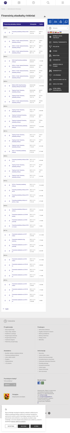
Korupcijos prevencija (44, 365)
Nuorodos (41, 353)
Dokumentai (56, 60)
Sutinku (36, 426)
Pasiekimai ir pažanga (10, 333)
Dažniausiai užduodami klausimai (47, 361)
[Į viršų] (49, 413)
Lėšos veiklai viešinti (10, 357)
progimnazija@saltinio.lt (46, 396)
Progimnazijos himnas (10, 337)
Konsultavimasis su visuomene (46, 359)
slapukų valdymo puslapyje (18, 421)
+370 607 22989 (43, 395)
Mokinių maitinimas (43, 335)
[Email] (42, 383)
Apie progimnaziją (9, 329)
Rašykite (7, 384)
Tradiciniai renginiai (10, 339)
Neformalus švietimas (44, 329)
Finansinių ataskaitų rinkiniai (12, 355)
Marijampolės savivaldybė (18, 396)
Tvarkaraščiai (11, 321)
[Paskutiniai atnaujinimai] (33, 2)
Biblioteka (56, 55)
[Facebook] (39, 383)
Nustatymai (11, 426)
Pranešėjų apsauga (43, 363)
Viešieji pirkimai (9, 361)
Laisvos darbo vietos (59, 79)
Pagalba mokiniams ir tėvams (46, 331)
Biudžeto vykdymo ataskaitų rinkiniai (14, 353)
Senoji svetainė (58, 84)
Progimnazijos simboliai (11, 335)
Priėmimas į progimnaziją (11, 341)
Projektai (56, 46)
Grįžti (6, 309)
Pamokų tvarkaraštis (60, 42)
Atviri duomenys (43, 371)
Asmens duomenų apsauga (46, 357)
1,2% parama (57, 75)
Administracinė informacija (14, 9)
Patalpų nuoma (42, 337)
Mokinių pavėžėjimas (44, 333)
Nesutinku (23, 426)
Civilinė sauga (42, 367)
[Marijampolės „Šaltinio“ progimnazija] (6, 2)
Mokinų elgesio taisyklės (57, 36)
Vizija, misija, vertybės (10, 331)
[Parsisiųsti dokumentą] (5, 32)
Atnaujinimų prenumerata (57, 89)
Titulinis (3, 9)
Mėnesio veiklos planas (58, 65)
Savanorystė (57, 70)
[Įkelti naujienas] (19, 2)
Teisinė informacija (43, 369)
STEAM (55, 51)
